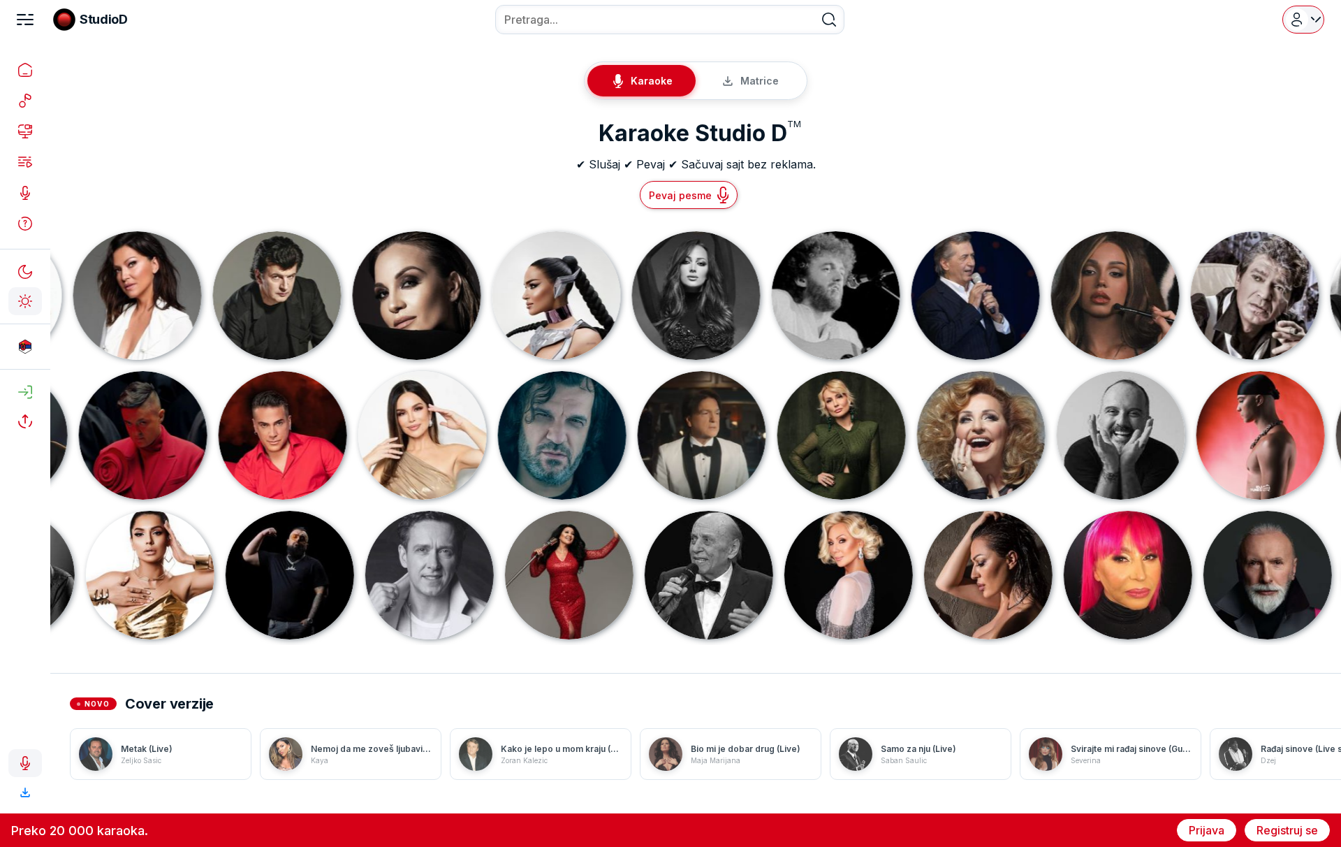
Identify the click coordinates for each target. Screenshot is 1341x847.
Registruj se (1287, 830)
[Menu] (25, 20)
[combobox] (669, 19)
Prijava (1206, 830)
